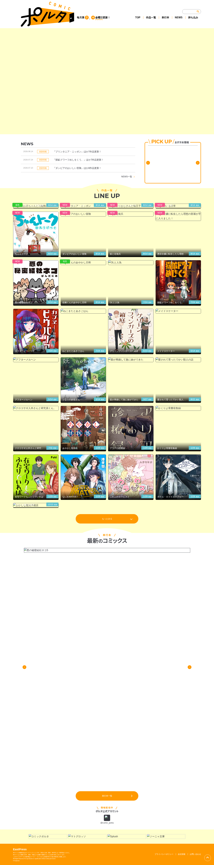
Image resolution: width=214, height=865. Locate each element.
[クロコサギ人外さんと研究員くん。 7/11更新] (36, 408)
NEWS (179, 17)
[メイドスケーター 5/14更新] (178, 311)
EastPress (20, 849)
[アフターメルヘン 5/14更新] (36, 359)
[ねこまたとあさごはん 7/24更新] (83, 311)
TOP (137, 17)
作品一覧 (151, 17)
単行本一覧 (107, 796)
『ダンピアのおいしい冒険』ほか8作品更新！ (77, 168)
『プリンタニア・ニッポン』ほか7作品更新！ (77, 151)
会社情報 (181, 854)
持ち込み (193, 17)
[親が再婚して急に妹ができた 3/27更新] (131, 359)
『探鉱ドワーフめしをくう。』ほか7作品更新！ (78, 159)
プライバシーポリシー (164, 854)
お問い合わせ (195, 854)
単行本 (165, 17)
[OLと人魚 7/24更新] (131, 262)
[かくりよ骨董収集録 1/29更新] (178, 408)
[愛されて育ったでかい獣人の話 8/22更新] (178, 359)
